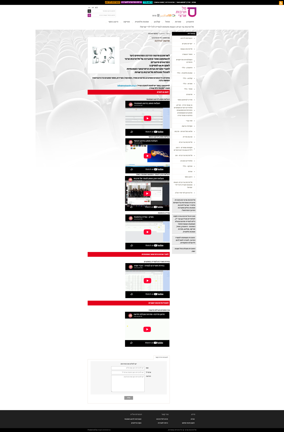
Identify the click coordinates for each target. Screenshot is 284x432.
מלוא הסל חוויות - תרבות (183, 132)
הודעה (148, 376)
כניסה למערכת (163, 423)
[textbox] (103, 11)
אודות (194, 2)
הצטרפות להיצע (112, 2)
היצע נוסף (113, 22)
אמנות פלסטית (142, 22)
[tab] (162, 357)
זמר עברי (189, 121)
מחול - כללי (188, 89)
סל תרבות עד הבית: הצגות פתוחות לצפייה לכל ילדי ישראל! (167, 27)
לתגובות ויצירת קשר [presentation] (161, 357)
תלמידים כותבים (186, 161)
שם (147, 368)
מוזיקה (126, 22)
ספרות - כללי (187, 84)
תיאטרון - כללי (187, 68)
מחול (167, 22)
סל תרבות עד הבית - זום (183, 156)
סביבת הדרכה (170, 2)
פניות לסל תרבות (162, 419)
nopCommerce (104, 430)
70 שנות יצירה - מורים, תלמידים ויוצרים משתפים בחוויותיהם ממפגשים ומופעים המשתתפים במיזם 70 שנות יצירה (183, 110)
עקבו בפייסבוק (136, 423)
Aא (89, 8)
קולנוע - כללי (187, 79)
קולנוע (157, 22)
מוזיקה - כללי (187, 166)
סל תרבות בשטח (186, 49)
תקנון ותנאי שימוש (188, 423)
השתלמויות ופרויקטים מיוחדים (184, 61)
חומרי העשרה (187, 55)
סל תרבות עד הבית (185, 142)
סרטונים (189, 95)
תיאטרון (190, 22)
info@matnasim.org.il (126, 86)
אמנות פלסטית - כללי (184, 73)
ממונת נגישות (159, 2)
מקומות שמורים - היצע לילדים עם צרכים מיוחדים (183, 149)
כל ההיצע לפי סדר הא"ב (183, 193)
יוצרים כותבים (187, 44)
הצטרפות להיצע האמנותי (132, 419)
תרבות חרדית (187, 137)
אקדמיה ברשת (187, 126)
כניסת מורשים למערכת (131, 2)
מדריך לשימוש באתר (183, 2)
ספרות (178, 22)
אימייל (148, 373)
